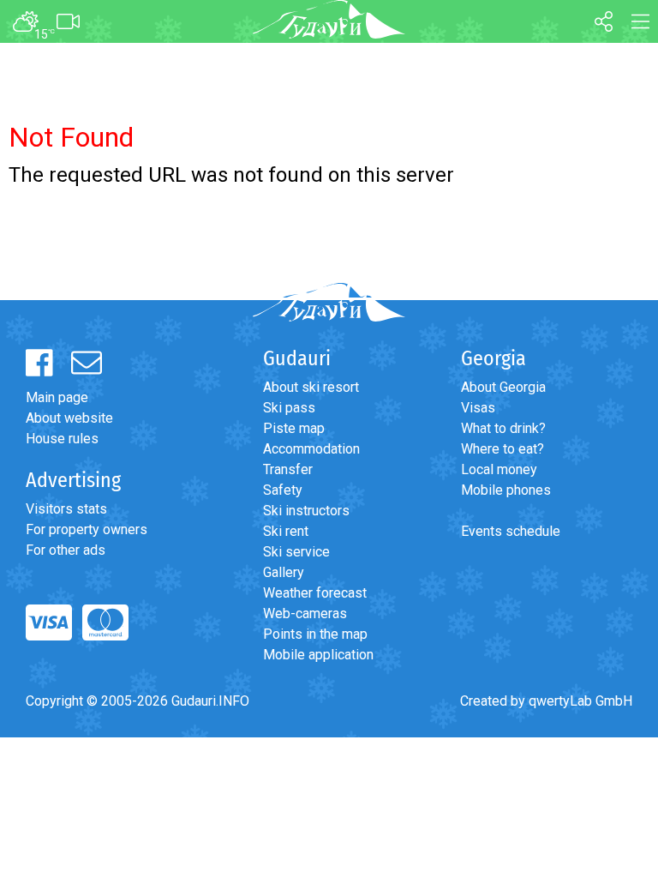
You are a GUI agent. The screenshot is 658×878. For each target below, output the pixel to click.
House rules (62, 438)
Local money (499, 469)
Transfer (288, 469)
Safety (282, 490)
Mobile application (318, 654)
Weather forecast (315, 593)
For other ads (65, 550)
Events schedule (510, 531)
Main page (57, 397)
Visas (478, 408)
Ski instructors (306, 510)
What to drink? (503, 428)
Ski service (296, 552)
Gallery (283, 572)
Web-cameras (305, 613)
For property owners (86, 529)
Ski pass (289, 408)
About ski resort (311, 387)
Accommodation (311, 449)
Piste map (294, 428)
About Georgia (503, 387)
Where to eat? (502, 449)
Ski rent (285, 531)
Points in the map (315, 634)
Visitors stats (66, 509)
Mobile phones (506, 490)
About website (69, 418)
